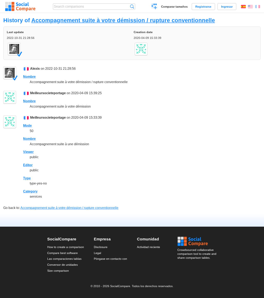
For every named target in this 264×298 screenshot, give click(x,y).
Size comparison (58, 270)
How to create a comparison (65, 247)
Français (257, 6)
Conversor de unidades (62, 264)
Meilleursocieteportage (48, 93)
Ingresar (227, 6)
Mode (27, 125)
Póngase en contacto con (110, 258)
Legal (97, 253)
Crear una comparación (154, 7)
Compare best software (62, 253)
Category (30, 191)
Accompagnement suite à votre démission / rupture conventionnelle (123, 20)
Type (27, 178)
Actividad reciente (148, 247)
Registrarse (203, 6)
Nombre (29, 76)
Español (243, 6)
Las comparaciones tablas (64, 258)
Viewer (28, 152)
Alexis (35, 68)
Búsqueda (132, 6)
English (250, 6)
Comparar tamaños (174, 6)
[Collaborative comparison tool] (20, 6)
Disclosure (100, 247)
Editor (28, 165)
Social (197, 241)
